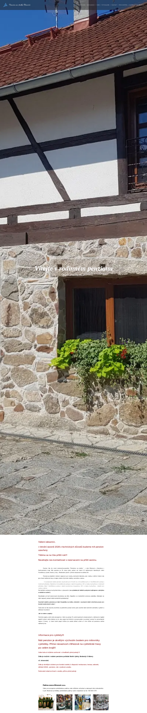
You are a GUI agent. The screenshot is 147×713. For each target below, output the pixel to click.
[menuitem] (75, 5)
